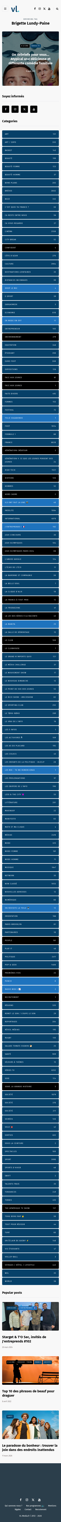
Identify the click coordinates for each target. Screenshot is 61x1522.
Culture (30, 264)
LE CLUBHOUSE (30, 648)
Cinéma (30, 231)
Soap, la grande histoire (30, 1086)
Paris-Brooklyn (30, 924)
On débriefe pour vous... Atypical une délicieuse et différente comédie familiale (30, 58)
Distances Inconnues (30, 280)
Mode (30, 843)
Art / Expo (30, 142)
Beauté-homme (30, 175)
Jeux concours (30, 535)
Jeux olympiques (30, 543)
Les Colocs (30, 754)
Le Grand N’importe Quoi (30, 656)
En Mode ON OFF (30, 320)
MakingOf (30, 811)
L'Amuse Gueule (30, 559)
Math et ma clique (30, 827)
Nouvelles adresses (30, 892)
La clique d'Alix (30, 592)
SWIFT (30, 1176)
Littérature (30, 802)
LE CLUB (30, 640)
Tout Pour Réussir (30, 1224)
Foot (30, 426)
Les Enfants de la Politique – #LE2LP (30, 762)
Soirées (30, 1119)
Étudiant (30, 353)
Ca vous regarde (30, 223)
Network (30, 875)
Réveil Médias (30, 1030)
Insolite (30, 510)
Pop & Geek (30, 965)
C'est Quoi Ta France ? (30, 207)
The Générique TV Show (30, 1208)
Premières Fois (30, 973)
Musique (30, 867)
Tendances (30, 1192)
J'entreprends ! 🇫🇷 (30, 527)
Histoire (30, 478)
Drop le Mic (30, 288)
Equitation (30, 345)
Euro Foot (30, 361)
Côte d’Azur (30, 256)
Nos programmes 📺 (35, 1505)
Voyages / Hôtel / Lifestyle (30, 1265)
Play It (30, 948)
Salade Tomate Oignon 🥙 (30, 1046)
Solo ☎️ (30, 1127)
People (30, 940)
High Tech (30, 470)
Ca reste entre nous (30, 215)
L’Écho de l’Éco (30, 567)
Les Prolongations (30, 778)
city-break (30, 239)
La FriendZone (30, 608)
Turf (30, 1232)
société (30, 1103)
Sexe (30, 1078)
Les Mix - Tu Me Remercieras (30, 770)
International (30, 518)
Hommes (30, 486)
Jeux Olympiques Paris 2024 (30, 551)
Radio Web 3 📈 (30, 989)
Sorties (30, 1135)
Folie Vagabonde (30, 418)
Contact (28, 1509)
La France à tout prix (30, 600)
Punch (30, 981)
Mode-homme (30, 859)
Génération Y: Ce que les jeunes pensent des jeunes (30, 460)
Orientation (30, 916)
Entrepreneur (30, 329)
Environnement (30, 337)
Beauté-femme (30, 166)
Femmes (30, 402)
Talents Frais (30, 1184)
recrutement (30, 997)
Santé (30, 1054)
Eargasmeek (30, 304)
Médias (30, 835)
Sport (30, 1159)
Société (30, 1094)
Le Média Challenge (30, 665)
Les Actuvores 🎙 (30, 737)
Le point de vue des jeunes (30, 689)
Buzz (30, 199)
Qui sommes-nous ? (13, 1505)
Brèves (30, 191)
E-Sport (30, 296)
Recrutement (40, 1509)
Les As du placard (30, 746)
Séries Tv (35, 46)
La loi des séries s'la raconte (30, 616)
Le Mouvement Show (30, 673)
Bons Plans (30, 183)
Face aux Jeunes (30, 385)
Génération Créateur (30, 450)
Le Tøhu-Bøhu (30, 713)
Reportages (30, 1022)
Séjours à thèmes (30, 1062)
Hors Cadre (30, 494)
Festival (30, 410)
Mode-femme (30, 851)
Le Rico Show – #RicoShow (30, 697)
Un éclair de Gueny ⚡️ (30, 1241)
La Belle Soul (30, 583)
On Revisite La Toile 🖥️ (30, 908)
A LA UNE (25, 46)
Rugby (30, 1038)
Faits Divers (30, 394)
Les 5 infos (30, 729)
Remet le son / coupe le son (30, 1013)
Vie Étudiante (30, 1249)
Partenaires (30, 932)
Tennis (30, 1200)
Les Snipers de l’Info (30, 786)
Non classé (30, 884)
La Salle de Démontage (30, 632)
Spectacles (30, 1151)
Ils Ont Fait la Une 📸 (30, 502)
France (30, 442)
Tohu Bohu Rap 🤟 (30, 1216)
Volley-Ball (30, 1257)
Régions (30, 1005)
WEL (30, 1273)
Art (30, 134)
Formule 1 (30, 434)
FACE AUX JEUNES (30, 377)
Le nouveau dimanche (30, 681)
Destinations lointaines (30, 272)
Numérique (30, 900)
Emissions (12, 1308)
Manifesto (30, 819)
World (30, 1281)
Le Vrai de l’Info (30, 721)
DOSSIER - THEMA (25, 1362)
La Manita (30, 624)
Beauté (30, 158)
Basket (30, 150)
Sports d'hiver (30, 1167)
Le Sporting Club (30, 705)
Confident (30, 248)
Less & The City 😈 (30, 794)
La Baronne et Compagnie (30, 575)
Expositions (30, 369)
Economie (30, 312)
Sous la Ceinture (30, 1143)
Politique (30, 957)
